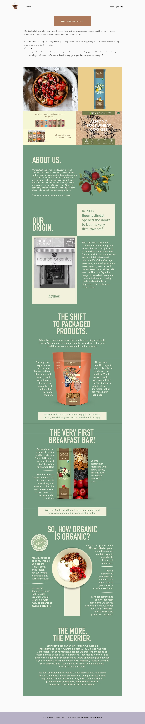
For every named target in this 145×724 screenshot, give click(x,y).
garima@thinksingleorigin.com (91, 717)
